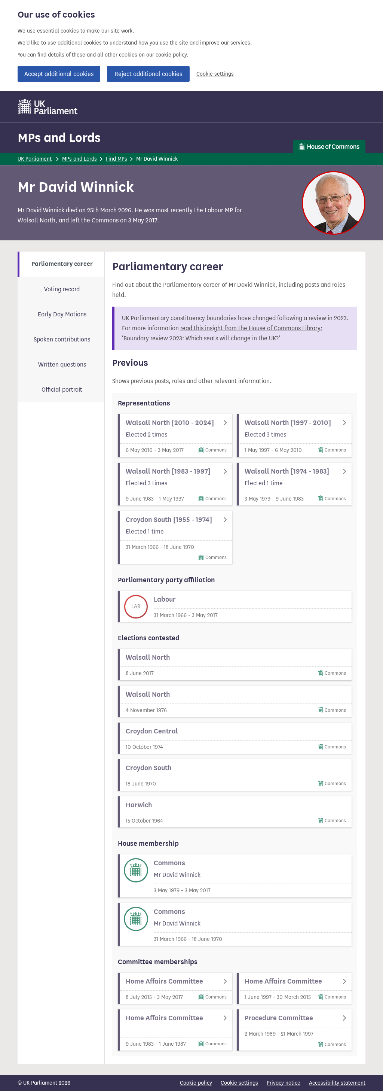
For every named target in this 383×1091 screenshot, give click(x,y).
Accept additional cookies (59, 74)
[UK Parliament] (48, 106)
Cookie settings (215, 74)
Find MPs (116, 159)
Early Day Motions (62, 314)
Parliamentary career (62, 264)
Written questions (62, 364)
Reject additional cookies (148, 74)
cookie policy (171, 55)
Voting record (62, 289)
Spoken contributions (62, 339)
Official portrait (62, 389)
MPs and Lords (59, 137)
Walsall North (36, 220)
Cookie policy (196, 1083)
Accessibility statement (337, 1083)
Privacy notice (283, 1083)
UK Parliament (35, 159)
